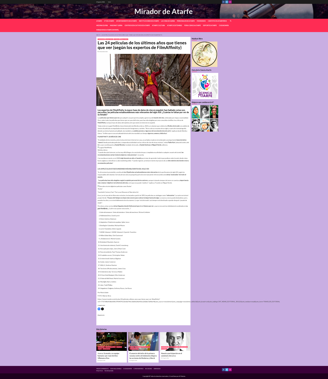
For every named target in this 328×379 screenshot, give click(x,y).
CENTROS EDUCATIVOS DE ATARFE (137, 25)
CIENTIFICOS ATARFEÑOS (217, 21)
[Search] (231, 20)
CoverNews (172, 376)
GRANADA (119, 347)
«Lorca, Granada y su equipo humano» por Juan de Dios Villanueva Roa (108, 355)
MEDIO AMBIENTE (102, 368)
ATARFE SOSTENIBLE (174, 25)
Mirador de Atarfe (163, 11)
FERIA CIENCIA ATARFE (192, 25)
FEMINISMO (201, 21)
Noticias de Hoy (109, 39)
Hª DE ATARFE (109, 21)
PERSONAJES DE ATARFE (186, 21)
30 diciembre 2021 (103, 51)
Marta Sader (104, 292)
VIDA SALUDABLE (134, 348)
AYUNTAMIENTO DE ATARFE (126, 21)
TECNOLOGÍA (108, 370)
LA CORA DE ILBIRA (168, 21)
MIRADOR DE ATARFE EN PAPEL (107, 30)
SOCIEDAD (116, 39)
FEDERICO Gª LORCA (110, 347)
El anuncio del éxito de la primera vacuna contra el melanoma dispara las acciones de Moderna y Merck (143, 355)
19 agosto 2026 (165, 358)
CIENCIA (132, 347)
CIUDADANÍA (224, 25)
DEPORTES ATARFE (210, 25)
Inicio (109, 2)
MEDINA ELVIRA (102, 25)
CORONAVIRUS (138, 368)
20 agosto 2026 (102, 360)
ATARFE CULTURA (158, 25)
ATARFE (99, 21)
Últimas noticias (124, 39)
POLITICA (99, 370)
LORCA (99, 348)
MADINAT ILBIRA (116, 25)
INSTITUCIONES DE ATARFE (149, 21)
